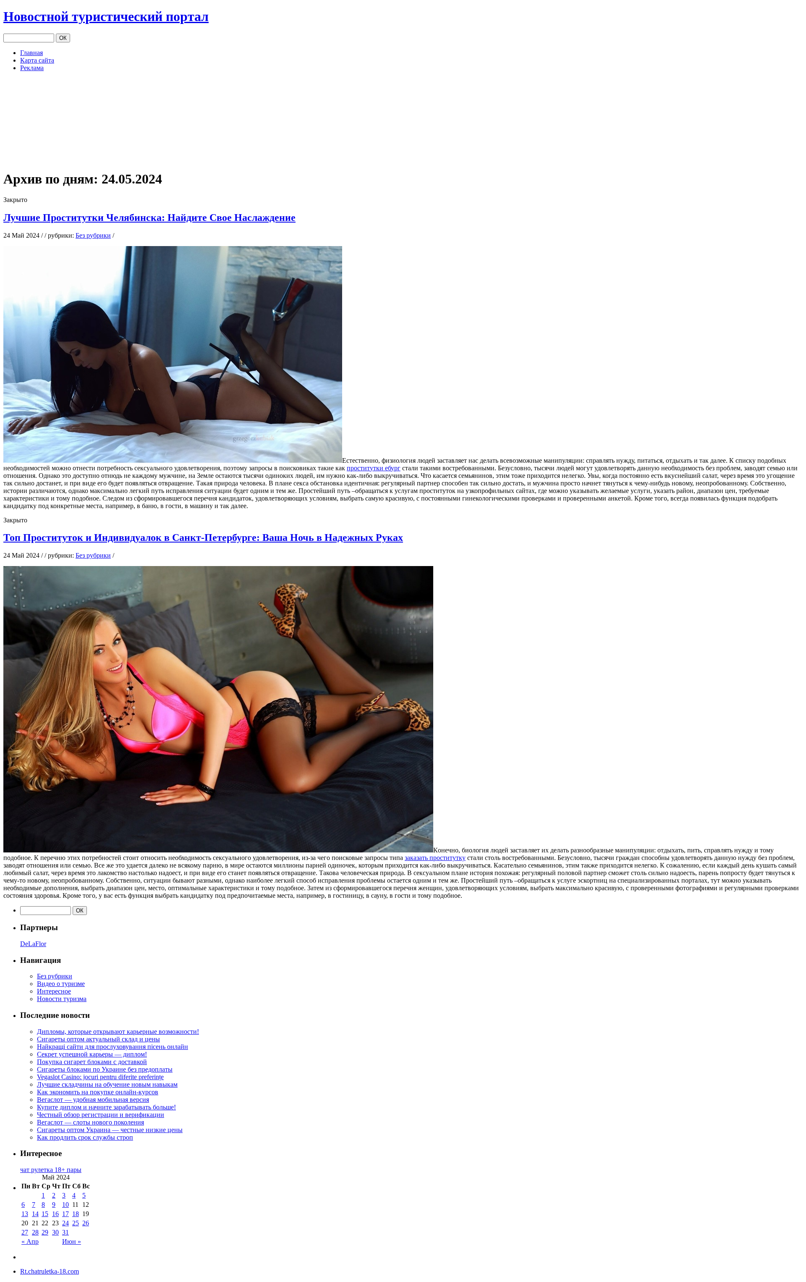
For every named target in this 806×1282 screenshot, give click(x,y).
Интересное (54, 991)
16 (55, 1213)
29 (45, 1232)
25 (75, 1223)
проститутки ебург (373, 468)
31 (65, 1232)
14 (35, 1213)
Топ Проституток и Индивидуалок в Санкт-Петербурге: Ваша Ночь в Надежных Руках (203, 537)
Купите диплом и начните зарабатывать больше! (106, 1107)
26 (85, 1223)
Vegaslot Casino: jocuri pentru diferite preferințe (100, 1076)
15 (45, 1213)
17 (65, 1213)
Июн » (71, 1241)
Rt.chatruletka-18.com (49, 1271)
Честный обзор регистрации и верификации (100, 1114)
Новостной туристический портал (106, 16)
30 (55, 1232)
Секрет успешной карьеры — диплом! (92, 1054)
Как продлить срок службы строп (85, 1137)
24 (65, 1223)
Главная (31, 52)
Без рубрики (93, 235)
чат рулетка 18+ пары (50, 1169)
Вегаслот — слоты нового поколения (90, 1122)
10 (65, 1204)
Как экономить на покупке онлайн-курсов (97, 1092)
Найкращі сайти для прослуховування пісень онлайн (112, 1046)
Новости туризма (61, 998)
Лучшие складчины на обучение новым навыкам (107, 1084)
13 (24, 1213)
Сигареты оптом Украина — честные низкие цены (110, 1129)
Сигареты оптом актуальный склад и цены (98, 1039)
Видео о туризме (61, 983)
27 (24, 1232)
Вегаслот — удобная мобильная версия (93, 1099)
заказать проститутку (435, 857)
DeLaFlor (33, 943)
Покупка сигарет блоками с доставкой (92, 1061)
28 (35, 1232)
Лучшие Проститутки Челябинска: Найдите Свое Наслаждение (149, 217)
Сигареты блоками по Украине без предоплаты (105, 1069)
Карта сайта (37, 60)
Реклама (32, 67)
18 (75, 1213)
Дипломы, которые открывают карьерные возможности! (118, 1031)
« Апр (30, 1241)
